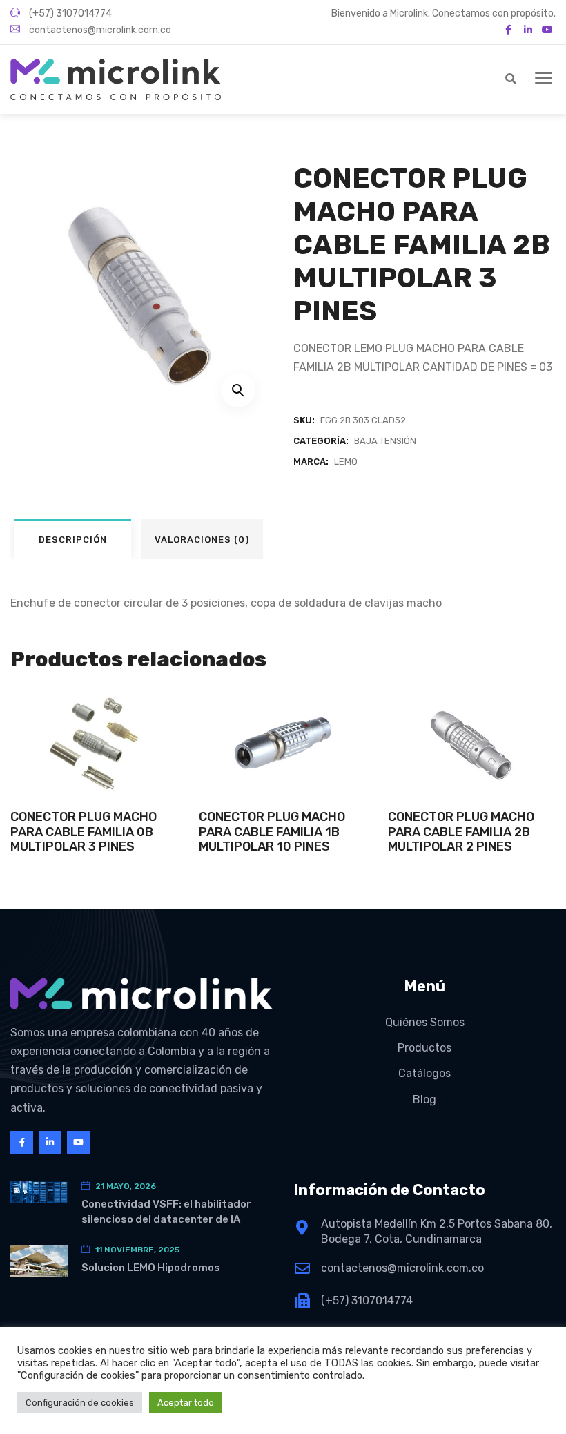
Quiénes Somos (425, 1022)
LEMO (346, 461)
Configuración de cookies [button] (80, 1402)
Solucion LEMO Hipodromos (150, 1267)
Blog (424, 1099)
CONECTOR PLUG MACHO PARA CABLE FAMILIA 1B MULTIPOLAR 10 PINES (272, 831)
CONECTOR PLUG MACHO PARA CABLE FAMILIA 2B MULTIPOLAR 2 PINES (461, 831)
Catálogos (424, 1073)
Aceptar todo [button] (185, 1402)
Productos (424, 1047)
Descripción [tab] (73, 539)
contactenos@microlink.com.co (99, 30)
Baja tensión (385, 441)
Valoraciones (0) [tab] (202, 539)
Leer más (94, 771)
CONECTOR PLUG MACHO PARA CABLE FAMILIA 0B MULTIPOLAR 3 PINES (83, 831)
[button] (543, 78)
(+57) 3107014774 (69, 13)
